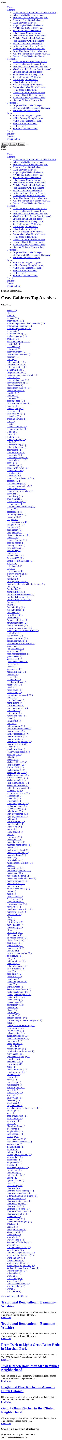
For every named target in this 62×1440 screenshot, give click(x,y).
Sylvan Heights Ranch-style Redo (28, 15)
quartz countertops (18, 1038)
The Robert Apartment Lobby (26, 110)
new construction (17, 904)
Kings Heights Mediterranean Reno (29, 64)
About (10, 131)
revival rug (14, 1082)
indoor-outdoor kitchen (19, 728)
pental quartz (15, 999)
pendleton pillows (17, 981)
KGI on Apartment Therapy (25, 128)
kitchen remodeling (18, 783)
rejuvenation (15, 1054)
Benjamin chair (16, 370)
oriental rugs (14, 956)
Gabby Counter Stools (19, 628)
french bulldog (16, 607)
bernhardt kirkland (17, 382)
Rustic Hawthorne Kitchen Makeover (30, 51)
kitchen (13, 759)
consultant (13, 473)
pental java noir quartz (19, 994)
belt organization (16, 367)
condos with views (17, 468)
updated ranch (15, 1180)
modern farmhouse (17, 881)
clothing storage (16, 439)
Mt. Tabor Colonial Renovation (27, 30)
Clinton (12, 432)
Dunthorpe (14, 550)
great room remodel (18, 654)
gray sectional (15, 648)
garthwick (13, 633)
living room (14, 826)
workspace (14, 1291)
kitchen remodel (16, 780)
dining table (14, 532)
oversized (13, 963)
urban (11, 1183)
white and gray (16, 1258)
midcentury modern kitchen (21, 878)
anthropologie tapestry (19, 328)
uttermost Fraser (16, 1198)
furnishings (14, 615)
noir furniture (15, 922)
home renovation (17, 708)
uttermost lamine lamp (19, 1201)
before (12, 359)
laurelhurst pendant (18, 803)
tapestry (12, 1165)
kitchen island (16, 770)
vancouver (14, 1216)
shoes (11, 1123)
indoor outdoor (16, 726)
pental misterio (16, 997)
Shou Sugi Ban (16, 1126)
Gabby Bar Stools (17, 625)
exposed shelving (17, 574)
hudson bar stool (16, 715)
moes (11, 891)
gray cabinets (15, 646)
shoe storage (14, 1118)
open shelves (15, 945)
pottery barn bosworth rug (21, 1025)
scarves (12, 1095)
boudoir (12, 395)
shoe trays (13, 1121)
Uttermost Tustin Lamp (19, 1211)
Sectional (13, 1100)
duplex (12, 553)
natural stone (15, 896)
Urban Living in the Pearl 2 (25, 82)
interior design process (19, 741)
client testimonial (17, 426)
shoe (11, 1113)
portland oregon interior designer (24, 1020)
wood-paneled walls (18, 1283)
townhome (14, 1172)
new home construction (19, 909)
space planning (16, 1139)
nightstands (14, 914)
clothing (13, 437)
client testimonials (17, 429)
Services (11, 134)
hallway (12, 674)
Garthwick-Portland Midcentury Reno (30, 61)
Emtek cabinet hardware (20, 561)
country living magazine (20, 491)
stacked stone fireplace (19, 1141)
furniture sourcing (17, 623)
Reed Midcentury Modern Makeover (29, 35)
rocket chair (14, 1085)
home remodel (15, 705)
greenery (13, 664)
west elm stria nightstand (20, 1255)
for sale (12, 586)
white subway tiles (17, 1263)
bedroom (13, 357)
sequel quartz (15, 1105)
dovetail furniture (17, 540)
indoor (12, 723)
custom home (15, 504)
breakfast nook (16, 401)
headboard (14, 679)
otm (11, 958)
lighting (12, 819)
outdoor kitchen (16, 961)
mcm (12, 857)
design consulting (17, 522)
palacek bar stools (17, 966)
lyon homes (14, 837)
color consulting (16, 444)
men (11, 865)
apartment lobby (16, 333)
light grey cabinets (17, 816)
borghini (13, 393)
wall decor (14, 1234)
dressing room (15, 543)
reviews (12, 1079)
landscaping (14, 796)
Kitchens (11, 10)
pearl (11, 971)
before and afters (16, 364)
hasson (12, 677)
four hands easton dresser (20, 594)
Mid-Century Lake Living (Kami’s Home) (32, 69)
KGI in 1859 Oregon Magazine (27, 115)
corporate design (16, 483)
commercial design (17, 457)
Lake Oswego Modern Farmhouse (28, 33)
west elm (13, 1245)
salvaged (13, 1090)
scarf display (15, 1092)
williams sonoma (17, 1270)
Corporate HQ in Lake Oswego (27, 105)
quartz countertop (17, 1036)
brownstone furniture (18, 403)
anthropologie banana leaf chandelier (26, 323)
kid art (12, 757)
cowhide (13, 493)
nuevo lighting (15, 925)
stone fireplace (15, 1147)
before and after (16, 362)
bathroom (13, 349)
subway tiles (14, 1157)
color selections (16, 452)
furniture (13, 617)
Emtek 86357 (15, 555)
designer (13, 527)
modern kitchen (16, 883)
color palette (14, 450)
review (12, 1077)
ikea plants (14, 721)
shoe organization (17, 1116)
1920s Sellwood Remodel (24, 23)
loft (10, 834)
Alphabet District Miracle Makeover (29, 38)
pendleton (13, 979)
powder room (15, 1028)
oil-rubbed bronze (17, 937)
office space (14, 935)
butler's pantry (15, 408)
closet (11, 434)
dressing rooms (16, 545)
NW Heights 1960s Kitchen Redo (28, 28)
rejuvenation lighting (18, 1056)
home (12, 697)
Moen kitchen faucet (18, 888)
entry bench (14, 566)
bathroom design (16, 351)
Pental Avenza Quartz (19, 989)
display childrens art (18, 535)
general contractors (17, 641)
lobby (11, 829)
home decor (15, 703)
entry (12, 563)
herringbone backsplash (20, 695)
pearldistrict (14, 976)
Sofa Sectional (15, 1134)
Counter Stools (16, 488)
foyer (11, 604)
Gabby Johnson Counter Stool (23, 630)
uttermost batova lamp (19, 1193)
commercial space (17, 460)
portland (13, 1015)
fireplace (13, 579)
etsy (11, 568)
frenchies (13, 612)
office (11, 930)
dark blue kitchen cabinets (21, 506)
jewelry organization (18, 752)
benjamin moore (16, 372)
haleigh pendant (16, 672)
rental (11, 1067)
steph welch (14, 1144)
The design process (18, 1167)
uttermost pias (15, 1206)
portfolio (13, 1012)
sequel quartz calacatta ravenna (23, 1108)
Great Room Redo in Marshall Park (29, 92)
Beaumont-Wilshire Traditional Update (30, 17)
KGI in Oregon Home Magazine (27, 121)
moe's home (14, 886)
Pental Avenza (15, 987)
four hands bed (16, 592)
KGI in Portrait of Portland (25, 123)
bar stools (14, 344)
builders (12, 406)
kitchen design (16, 765)
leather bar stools (17, 806)
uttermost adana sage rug (20, 1190)
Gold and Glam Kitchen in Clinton (28, 56)
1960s (12, 310)
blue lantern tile (16, 390)
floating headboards (18, 581)
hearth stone (14, 690)
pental (12, 984)
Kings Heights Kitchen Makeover (28, 25)
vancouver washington (19, 1221)
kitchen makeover (18, 775)
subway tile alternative (19, 1154)
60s (10, 313)
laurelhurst (14, 801)
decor (12, 509)
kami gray (14, 754)
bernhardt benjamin (18, 380)
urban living (15, 1185)
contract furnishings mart (20, 478)
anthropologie (15, 321)
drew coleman (15, 548)
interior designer (17, 744)
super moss (14, 1159)
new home (14, 907)
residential (13, 1074)
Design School (13, 139)
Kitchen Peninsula (17, 777)
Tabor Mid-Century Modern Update (29, 97)
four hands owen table (19, 599)
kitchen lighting (17, 772)
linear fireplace (16, 821)
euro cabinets (15, 571)
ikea (11, 718)
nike (11, 917)
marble (12, 847)
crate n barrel (15, 499)
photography (15, 1005)
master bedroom (16, 855)
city (11, 421)
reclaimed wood (16, 1048)
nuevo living (15, 927)
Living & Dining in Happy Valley (28, 100)
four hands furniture (18, 597)
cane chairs (14, 411)
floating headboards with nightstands (26, 584)
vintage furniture (16, 1229)
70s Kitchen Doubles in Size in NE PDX (31, 53)
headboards (14, 685)
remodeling (15, 1061)
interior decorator (17, 736)
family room (14, 576)
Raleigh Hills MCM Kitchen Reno (28, 41)
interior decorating (18, 734)
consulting (14, 475)
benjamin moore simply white (22, 375)
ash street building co (18, 341)
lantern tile (14, 798)
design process (16, 524)
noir (11, 919)
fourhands (13, 602)
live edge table (15, 824)
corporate (13, 481)
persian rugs (14, 1002)
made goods (14, 839)
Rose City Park (16, 1087)
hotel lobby (14, 713)
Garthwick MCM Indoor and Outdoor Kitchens (34, 12)
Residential (12, 59)
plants (12, 1010)
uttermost (13, 1188)
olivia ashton (15, 940)
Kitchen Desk (15, 767)
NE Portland (15, 899)
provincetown (15, 1030)
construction (15, 470)
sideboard (13, 1129)
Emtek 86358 (15, 558)
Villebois (13, 1224)
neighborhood (15, 901)
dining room (14, 530)
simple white (15, 1131)
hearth (12, 687)
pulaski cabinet (16, 1033)
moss (11, 894)
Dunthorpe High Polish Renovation (29, 48)
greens (12, 666)
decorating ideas (16, 514)
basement (13, 346)
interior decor (16, 731)
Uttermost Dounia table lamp (22, 1196)
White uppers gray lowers (21, 1265)
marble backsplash (17, 850)
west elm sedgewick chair (21, 1252)
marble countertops (18, 852)
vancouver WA (16, 1219)
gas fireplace (15, 635)
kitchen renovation (17, 785)
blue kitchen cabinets (18, 388)
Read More (6, 1317)
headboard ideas (16, 682)
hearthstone (14, 692)
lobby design (15, 832)
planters (12, 1007)
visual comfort (15, 1232)
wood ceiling (15, 1278)
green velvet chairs (17, 661)
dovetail (12, 537)
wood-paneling (16, 1286)
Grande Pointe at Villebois (21, 643)
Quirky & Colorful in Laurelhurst (28, 95)
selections (13, 1103)
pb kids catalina (16, 968)
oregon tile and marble (19, 953)
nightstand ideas (16, 912)
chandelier (14, 416)
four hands (14, 589)
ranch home (14, 1041)
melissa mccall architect (20, 863)
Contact (10, 136)
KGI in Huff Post (21, 126)
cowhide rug (15, 496)
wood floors (14, 1281)
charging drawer (16, 419)
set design (13, 1110)
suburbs (12, 1149)
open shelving (15, 948)
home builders (15, 700)
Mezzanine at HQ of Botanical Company (31, 108)
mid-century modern (19, 870)
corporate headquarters (19, 486)
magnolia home (16, 842)
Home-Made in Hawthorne (25, 90)
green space (14, 659)
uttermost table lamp (18, 1209)
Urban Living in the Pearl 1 (25, 79)
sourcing (13, 1136)
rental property (16, 1072)
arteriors (13, 339)
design (12, 519)
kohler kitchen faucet (18, 788)
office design (15, 932)
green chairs (14, 656)
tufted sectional (16, 1175)
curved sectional (16, 501)
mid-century (15, 868)
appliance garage (17, 336)
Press (9, 113)
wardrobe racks (16, 1240)
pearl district (14, 974)
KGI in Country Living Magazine (28, 118)
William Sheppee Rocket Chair (23, 1268)
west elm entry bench (19, 1247)
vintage (12, 1227)
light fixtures (15, 811)
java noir (13, 746)
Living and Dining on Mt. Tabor (27, 72)
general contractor (17, 638)
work (11, 1289)
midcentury (15, 873)
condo (12, 462)
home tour (13, 710)
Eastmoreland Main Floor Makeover (29, 87)
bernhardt (13, 377)
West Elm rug (15, 1250)
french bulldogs (16, 610)
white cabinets (15, 1260)
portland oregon (17, 1018)
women (12, 1276)
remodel (13, 1059)
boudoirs (13, 398)
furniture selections (17, 620)
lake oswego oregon (18, 793)
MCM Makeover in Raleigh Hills (28, 74)
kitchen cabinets (17, 762)
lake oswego (15, 790)
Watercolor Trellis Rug (19, 1242)
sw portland (14, 1162)
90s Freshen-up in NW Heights (27, 77)
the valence (14, 1170)
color (11, 442)
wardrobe (13, 1237)
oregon (13, 950)
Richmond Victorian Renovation (27, 43)
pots (11, 1023)
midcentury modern (18, 876)
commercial (14, 455)
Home (10, 7)
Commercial (12, 103)
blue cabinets (15, 385)
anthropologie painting (19, 326)
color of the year (16, 447)
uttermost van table (17, 1214)
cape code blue (16, 413)
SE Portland (14, 1098)
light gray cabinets (17, 814)
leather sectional (16, 808)
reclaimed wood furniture (20, 1051)
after (11, 315)
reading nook (15, 1043)
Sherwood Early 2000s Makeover (28, 20)
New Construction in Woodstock (28, 84)
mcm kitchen (15, 860)
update (12, 1178)
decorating (14, 512)
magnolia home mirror (19, 845)
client (11, 424)
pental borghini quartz (19, 992)
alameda (13, 318)
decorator (14, 517)
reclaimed (13, 1046)
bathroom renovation (18, 354)
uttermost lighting (17, 1203)
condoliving (14, 465)
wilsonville (14, 1273)
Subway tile (14, 1152)
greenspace (14, 669)
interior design (16, 739)
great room (14, 651)
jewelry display (16, 749)
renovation (14, 1064)
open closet (14, 943)
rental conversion (17, 1069)
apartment (13, 331)
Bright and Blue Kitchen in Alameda (29, 46)
